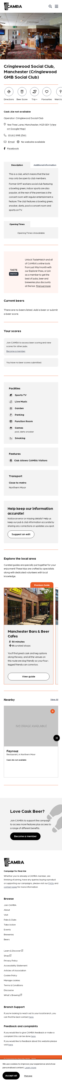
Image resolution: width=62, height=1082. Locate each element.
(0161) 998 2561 (17, 135)
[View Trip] (28, 606)
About (7, 909)
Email (11, 141)
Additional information (45, 165)
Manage (28, 1075)
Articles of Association (15, 970)
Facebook (13, 148)
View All (54, 699)
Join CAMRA (10, 905)
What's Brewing (12, 995)
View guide (28, 676)
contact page (10, 886)
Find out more (43, 286)
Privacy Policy (10, 960)
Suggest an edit (21, 534)
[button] (56, 738)
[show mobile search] (50, 6)
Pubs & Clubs (10, 919)
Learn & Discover (12, 950)
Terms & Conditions (13, 985)
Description (17, 165)
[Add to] (52, 711)
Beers (7, 939)
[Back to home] (13, 6)
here (31, 1016)
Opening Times (17, 224)
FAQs (51, 883)
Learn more (30, 1067)
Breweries (9, 934)
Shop (6, 955)
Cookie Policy (10, 975)
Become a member (15, 351)
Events (7, 929)
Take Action (10, 924)
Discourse (9, 990)
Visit (6, 914)
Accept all (11, 1075)
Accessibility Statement (15, 965)
